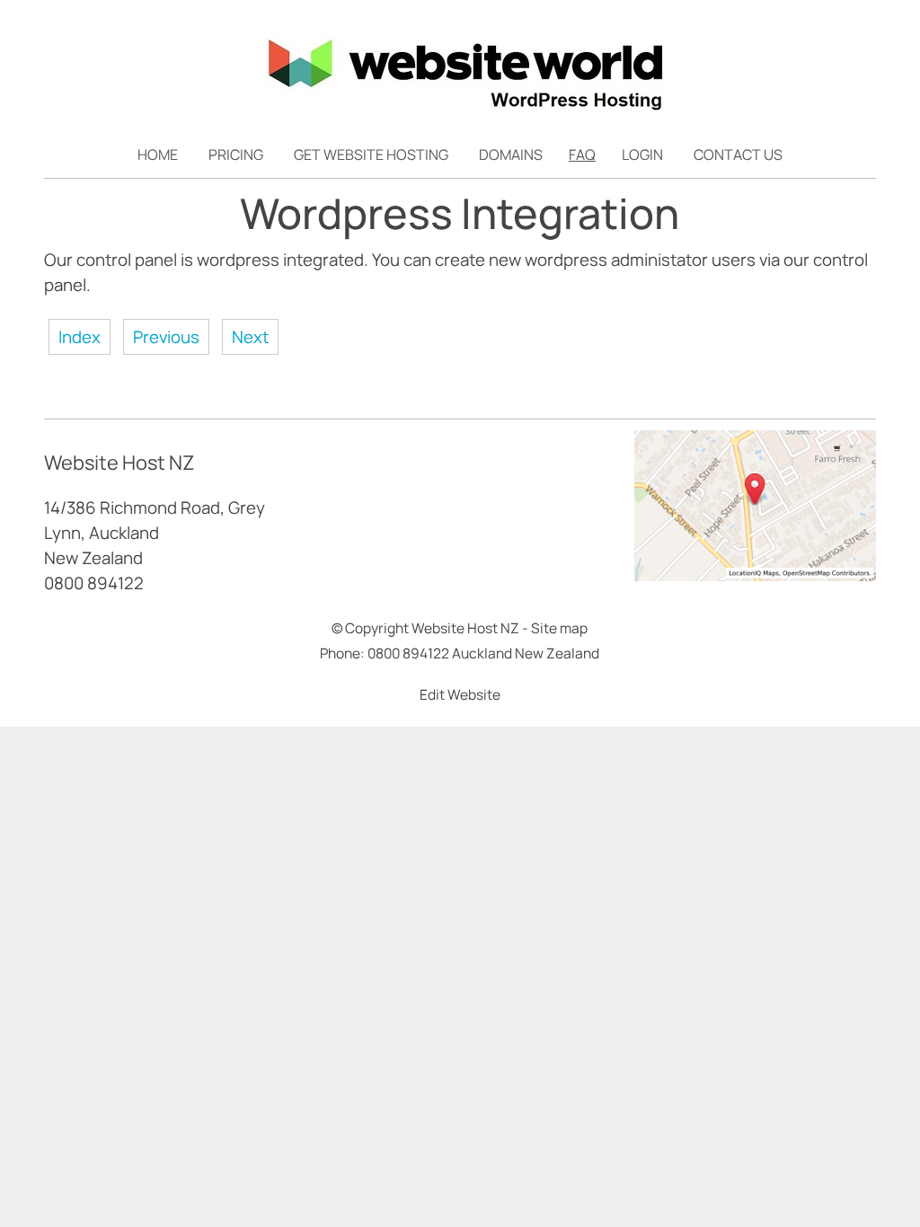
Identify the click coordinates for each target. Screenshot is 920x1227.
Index (79, 337)
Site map (559, 628)
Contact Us (738, 154)
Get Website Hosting (371, 154)
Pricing (235, 154)
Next (250, 337)
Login (642, 154)
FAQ (582, 154)
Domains (511, 154)
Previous (166, 337)
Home (157, 154)
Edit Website (460, 694)
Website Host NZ (465, 628)
